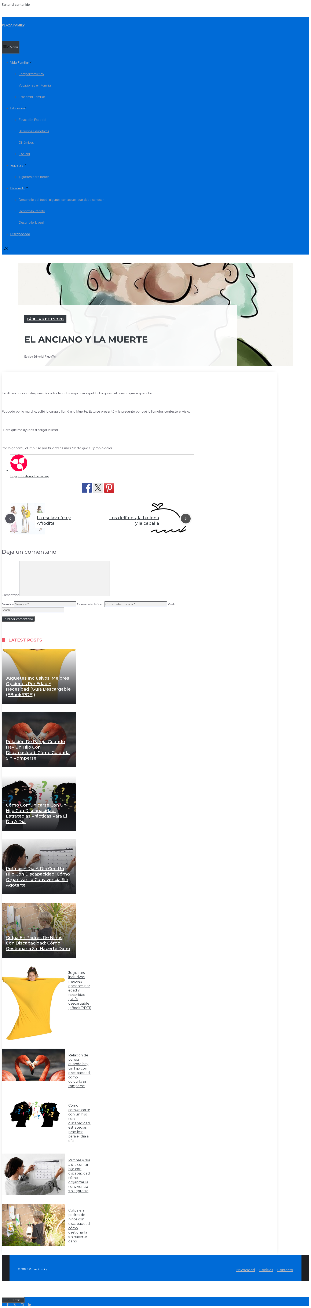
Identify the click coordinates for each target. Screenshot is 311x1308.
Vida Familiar (19, 63)
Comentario (10, 595)
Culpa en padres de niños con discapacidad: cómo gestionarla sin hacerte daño (38, 943)
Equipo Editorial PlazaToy (29, 476)
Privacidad (245, 1269)
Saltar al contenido (16, 4)
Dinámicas (26, 142)
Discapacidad (20, 234)
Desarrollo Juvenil (31, 222)
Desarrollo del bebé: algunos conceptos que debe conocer (61, 200)
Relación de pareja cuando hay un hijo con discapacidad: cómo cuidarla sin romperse (79, 1070)
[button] (5, 249)
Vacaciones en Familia (35, 85)
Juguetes (16, 165)
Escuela (24, 154)
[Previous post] (10, 518)
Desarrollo (17, 188)
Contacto (285, 1269)
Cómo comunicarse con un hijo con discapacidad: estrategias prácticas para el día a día (79, 1123)
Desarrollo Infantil (32, 211)
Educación (17, 108)
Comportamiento (31, 74)
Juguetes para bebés (34, 177)
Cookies (266, 1269)
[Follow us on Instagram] (22, 1304)
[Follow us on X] (15, 1304)
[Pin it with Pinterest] (109, 488)
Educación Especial (32, 120)
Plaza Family (13, 25)
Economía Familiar (32, 97)
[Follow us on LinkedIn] (29, 1304)
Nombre (8, 604)
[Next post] (185, 518)
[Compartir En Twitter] (98, 488)
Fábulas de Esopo (45, 319)
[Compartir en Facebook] (87, 488)
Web (171, 604)
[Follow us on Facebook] (7, 1304)
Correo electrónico (91, 604)
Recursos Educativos (34, 131)
